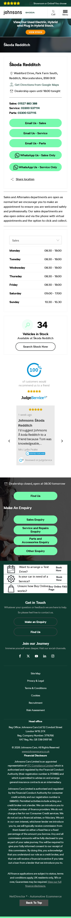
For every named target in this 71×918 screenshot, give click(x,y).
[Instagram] (53, 656)
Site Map (35, 673)
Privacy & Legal (35, 680)
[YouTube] (36, 656)
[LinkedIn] (44, 656)
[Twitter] (28, 656)
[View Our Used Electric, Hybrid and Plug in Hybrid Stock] (35, 28)
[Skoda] (30, 12)
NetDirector (17, 896)
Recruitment (35, 702)
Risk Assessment (35, 710)
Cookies (35, 695)
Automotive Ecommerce (46, 896)
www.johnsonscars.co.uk (35, 751)
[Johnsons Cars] (13, 12)
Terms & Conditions (35, 688)
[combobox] (35, 240)
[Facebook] (20, 656)
